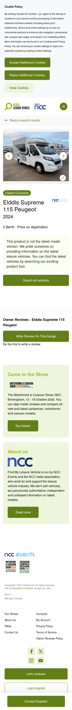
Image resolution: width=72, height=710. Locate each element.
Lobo (48, 588)
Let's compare (36, 674)
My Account (43, 620)
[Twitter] (31, 660)
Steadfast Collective (22, 588)
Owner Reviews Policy (49, 638)
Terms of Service (46, 632)
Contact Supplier (36, 701)
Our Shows (11, 614)
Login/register (36, 688)
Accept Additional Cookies (27, 62)
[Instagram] (41, 651)
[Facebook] (31, 651)
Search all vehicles (36, 280)
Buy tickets (23, 426)
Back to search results (25, 120)
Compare (41, 614)
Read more (23, 512)
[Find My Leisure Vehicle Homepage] (25, 106)
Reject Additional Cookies (27, 75)
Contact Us (11, 632)
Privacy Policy (44, 626)
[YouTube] (41, 660)
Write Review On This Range (36, 336)
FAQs (8, 626)
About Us (10, 620)
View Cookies (18, 88)
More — (9, 594)
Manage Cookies (13, 598)
